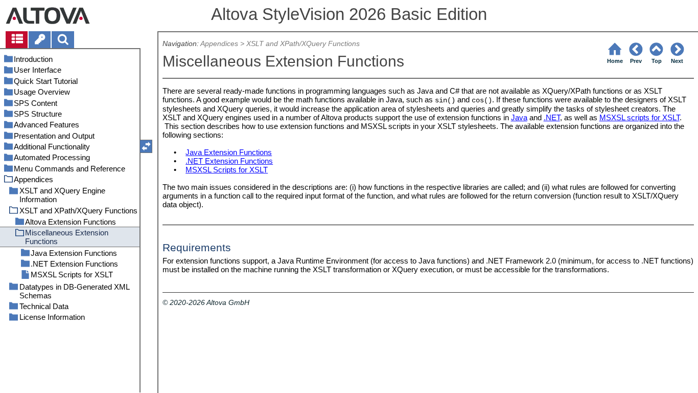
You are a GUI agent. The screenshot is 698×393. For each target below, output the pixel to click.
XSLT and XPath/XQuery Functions (303, 44)
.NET (552, 117)
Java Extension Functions (228, 152)
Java (519, 117)
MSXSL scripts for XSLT (639, 117)
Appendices (219, 44)
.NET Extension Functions (229, 161)
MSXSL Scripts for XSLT (226, 169)
